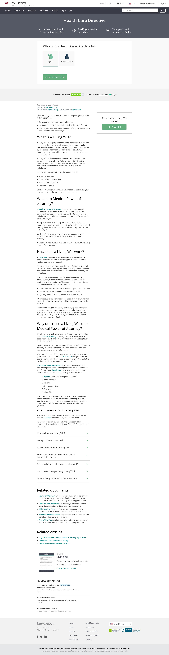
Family (55, 10)
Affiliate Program (92, 635)
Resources (90, 627)
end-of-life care (65, 356)
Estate (7, 10)
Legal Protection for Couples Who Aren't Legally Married (62, 537)
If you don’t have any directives (50, 365)
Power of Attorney (47, 496)
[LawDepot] (15, 3)
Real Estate (19, 10)
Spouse (47, 376)
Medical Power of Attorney (50, 209)
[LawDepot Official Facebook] (38, 636)
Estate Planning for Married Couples (54, 544)
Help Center (73, 635)
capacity (47, 417)
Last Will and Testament (49, 503)
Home (71, 623)
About (71, 627)
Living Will (43, 257)
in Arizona (56, 370)
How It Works (74, 639)
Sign (64, 10)
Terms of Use (64, 649)
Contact (72, 631)
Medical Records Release (49, 514)
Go (162, 10)
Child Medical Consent (48, 509)
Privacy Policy (75, 649)
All (71, 10)
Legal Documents (92, 623)
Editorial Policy (83, 649)
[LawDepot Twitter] (42, 637)
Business (44, 10)
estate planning (49, 336)
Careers (89, 639)
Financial (32, 10)
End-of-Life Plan (45, 520)
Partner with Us (91, 631)
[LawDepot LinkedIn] (45, 636)
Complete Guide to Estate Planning (53, 540)
